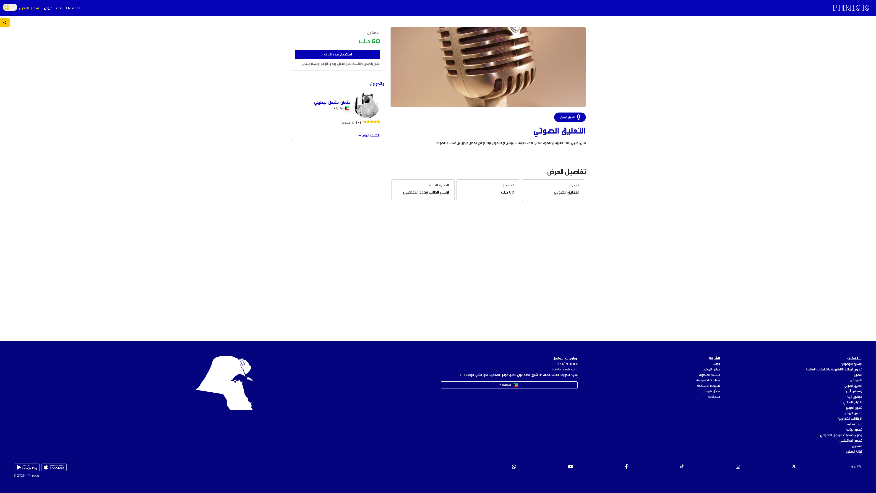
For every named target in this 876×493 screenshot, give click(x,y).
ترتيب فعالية (854, 424)
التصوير (858, 375)
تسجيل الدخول (29, 8)
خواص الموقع (712, 369)
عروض (48, 8)
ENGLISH (73, 8)
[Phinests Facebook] (626, 467)
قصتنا (716, 364)
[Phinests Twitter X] (794, 467)
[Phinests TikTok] (682, 467)
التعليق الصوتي (853, 386)
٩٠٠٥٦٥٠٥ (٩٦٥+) (567, 364)
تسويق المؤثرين (853, 413)
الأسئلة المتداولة (709, 375)
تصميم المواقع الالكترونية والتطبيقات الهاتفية (834, 369)
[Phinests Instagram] (738, 467)
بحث (59, 8)
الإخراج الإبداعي (852, 402)
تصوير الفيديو (854, 408)
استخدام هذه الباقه (337, 54)
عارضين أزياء (854, 397)
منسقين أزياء (854, 391)
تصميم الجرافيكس (851, 441)
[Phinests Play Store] (27, 467)
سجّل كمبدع (712, 391)
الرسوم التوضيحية (851, 364)
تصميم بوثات (854, 430)
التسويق (857, 446)
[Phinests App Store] (54, 467)
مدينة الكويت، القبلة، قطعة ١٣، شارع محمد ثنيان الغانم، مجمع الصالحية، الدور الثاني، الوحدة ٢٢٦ (519, 375)
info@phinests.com (564, 369)
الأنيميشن (856, 380)
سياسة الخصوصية (708, 380)
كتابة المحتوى (854, 452)
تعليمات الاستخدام (708, 386)
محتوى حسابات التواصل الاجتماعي (841, 435)
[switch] (10, 7)
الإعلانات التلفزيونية (850, 419)
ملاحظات (714, 397)
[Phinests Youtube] (570, 467)
